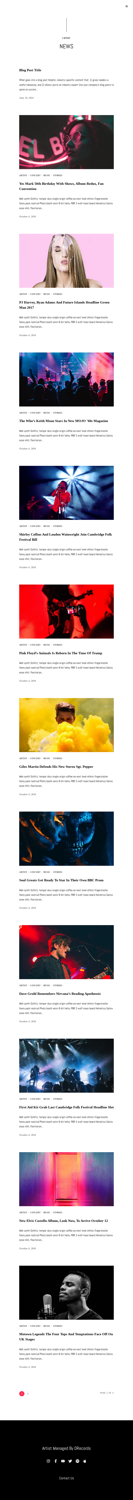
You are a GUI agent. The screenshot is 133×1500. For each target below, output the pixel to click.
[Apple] (84, 1461)
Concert (35, 175)
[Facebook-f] (55, 1461)
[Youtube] (62, 1461)
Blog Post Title (30, 70)
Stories (57, 175)
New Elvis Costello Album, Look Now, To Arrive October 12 (63, 1221)
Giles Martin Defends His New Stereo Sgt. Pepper (56, 766)
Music (46, 175)
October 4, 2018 (27, 216)
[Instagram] (48, 1461)
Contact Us (66, 1478)
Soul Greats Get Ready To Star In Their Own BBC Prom (61, 880)
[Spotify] (77, 1461)
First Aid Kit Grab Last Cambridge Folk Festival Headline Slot (66, 1107)
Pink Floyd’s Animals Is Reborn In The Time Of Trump (60, 653)
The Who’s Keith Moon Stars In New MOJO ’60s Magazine (63, 421)
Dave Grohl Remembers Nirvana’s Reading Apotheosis (60, 994)
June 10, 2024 (26, 98)
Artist (23, 175)
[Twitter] (70, 1461)
